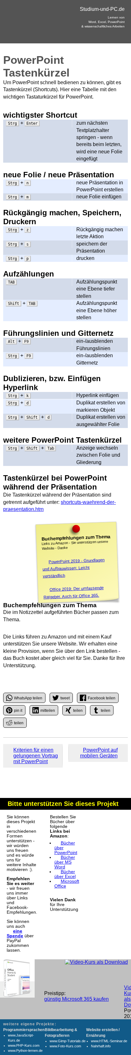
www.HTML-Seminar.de (109, 1041)
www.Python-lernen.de (25, 1050)
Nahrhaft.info (101, 1046)
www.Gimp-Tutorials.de (68, 1041)
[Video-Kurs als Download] (96, 962)
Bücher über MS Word (64, 862)
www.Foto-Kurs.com (65, 1046)
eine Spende (15, 933)
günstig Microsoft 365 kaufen (76, 999)
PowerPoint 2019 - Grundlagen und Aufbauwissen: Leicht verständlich (73, 568)
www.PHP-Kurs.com (23, 1045)
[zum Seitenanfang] (65, 750)
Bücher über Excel (65, 874)
